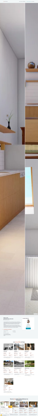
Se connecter (33, 1)
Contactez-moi (28, 328)
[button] (1, 415)
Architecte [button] (29, 324)
